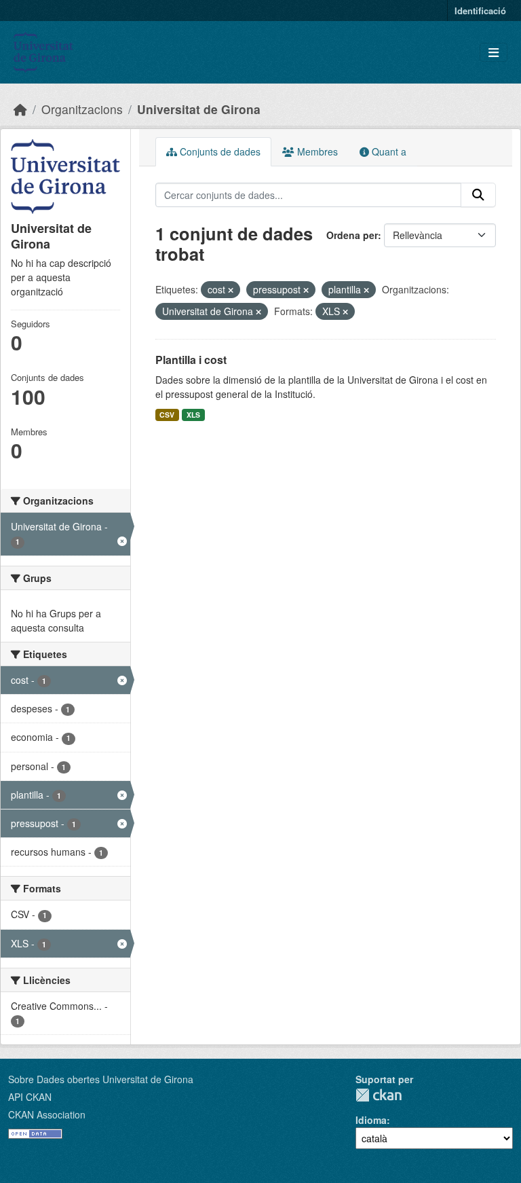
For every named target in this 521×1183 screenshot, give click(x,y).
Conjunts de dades (218, 151)
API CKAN (30, 1097)
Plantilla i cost (191, 359)
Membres (316, 151)
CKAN (378, 1095)
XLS (193, 415)
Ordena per (352, 235)
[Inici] (20, 109)
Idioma (371, 1120)
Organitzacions (82, 109)
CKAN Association (46, 1114)
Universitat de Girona (198, 109)
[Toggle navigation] (493, 52)
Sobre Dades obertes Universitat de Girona (100, 1079)
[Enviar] (478, 195)
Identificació (480, 10)
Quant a (387, 151)
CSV (166, 415)
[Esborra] (230, 290)
